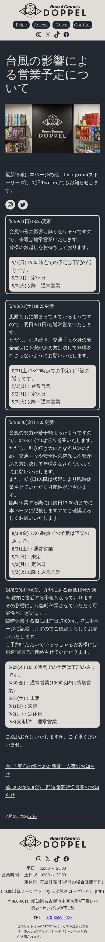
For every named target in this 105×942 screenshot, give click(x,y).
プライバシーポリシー (54, 931)
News (61, 24)
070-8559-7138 (59, 917)
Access (41, 24)
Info (32, 816)
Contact (82, 24)
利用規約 (80, 931)
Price (21, 24)
